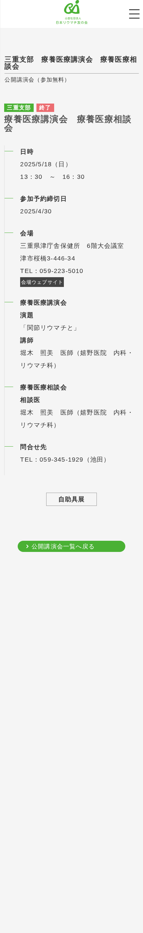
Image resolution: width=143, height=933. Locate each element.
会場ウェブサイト (42, 282)
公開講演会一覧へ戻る (63, 546)
